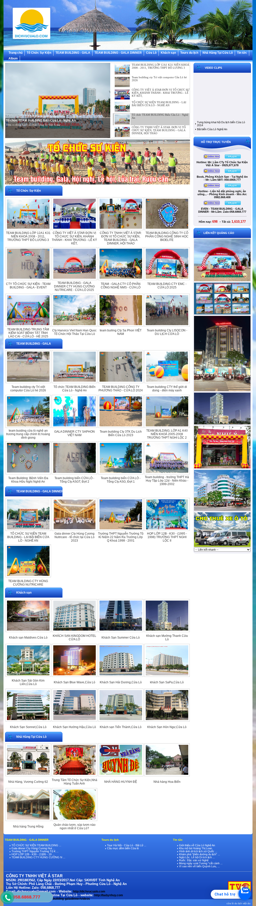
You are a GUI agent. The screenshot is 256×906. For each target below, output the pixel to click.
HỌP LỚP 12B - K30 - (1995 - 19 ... (32, 854)
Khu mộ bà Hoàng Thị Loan (195, 848)
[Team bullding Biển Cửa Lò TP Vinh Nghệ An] (222, 281)
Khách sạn (168, 52)
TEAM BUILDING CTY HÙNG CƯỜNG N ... (38, 857)
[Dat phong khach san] (222, 510)
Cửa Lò (151, 52)
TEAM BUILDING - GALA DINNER (118, 52)
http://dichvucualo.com (89, 891)
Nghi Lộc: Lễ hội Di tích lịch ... (196, 857)
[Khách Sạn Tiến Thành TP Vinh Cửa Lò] (222, 391)
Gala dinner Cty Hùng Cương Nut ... (33, 848)
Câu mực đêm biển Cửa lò (122, 848)
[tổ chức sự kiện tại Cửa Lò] (97, 184)
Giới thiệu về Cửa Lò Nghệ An (196, 845)
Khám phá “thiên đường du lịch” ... (199, 854)
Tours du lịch (189, 52)
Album (13, 58)
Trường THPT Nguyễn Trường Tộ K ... (34, 851)
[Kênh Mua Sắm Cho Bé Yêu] (222, 468)
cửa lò (230, 903)
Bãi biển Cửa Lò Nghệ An (212, 129)
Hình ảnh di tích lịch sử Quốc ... (197, 851)
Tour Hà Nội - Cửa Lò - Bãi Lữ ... (126, 845)
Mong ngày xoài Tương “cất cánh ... (200, 863)
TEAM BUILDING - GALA (73, 52)
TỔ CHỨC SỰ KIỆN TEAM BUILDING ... (36, 845)
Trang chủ (15, 52)
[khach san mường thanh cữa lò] (222, 424)
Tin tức (242, 52)
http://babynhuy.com (108, 895)
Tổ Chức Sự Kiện (39, 52)
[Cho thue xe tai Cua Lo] (222, 546)
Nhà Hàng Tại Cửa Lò (217, 52)
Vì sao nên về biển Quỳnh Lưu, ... (199, 866)
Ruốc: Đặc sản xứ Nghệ (193, 860)
